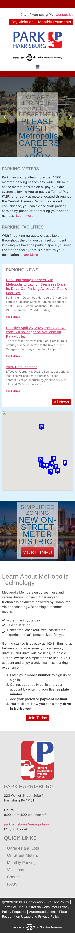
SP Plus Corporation (29, 902)
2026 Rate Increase (21, 367)
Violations (15, 870)
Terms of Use (13, 907)
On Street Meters (22, 855)
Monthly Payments (54, 22)
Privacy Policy (58, 902)
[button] (37, 67)
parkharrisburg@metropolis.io (26, 824)
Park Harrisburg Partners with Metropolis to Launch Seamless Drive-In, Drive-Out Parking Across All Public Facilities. (36, 286)
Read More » (13, 316)
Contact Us (64, 15)
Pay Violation (22, 22)
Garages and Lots (23, 848)
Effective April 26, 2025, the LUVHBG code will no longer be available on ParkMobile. (36, 332)
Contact (14, 877)
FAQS (12, 884)
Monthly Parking (21, 862)
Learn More (24, 216)
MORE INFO (38, 552)
